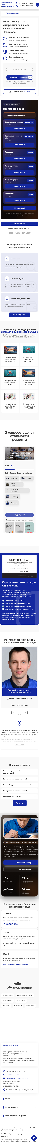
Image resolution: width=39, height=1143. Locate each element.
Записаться (18, 128)
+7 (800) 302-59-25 (26, 6)
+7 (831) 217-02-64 (26, 3)
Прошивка (9, 152)
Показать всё (19, 208)
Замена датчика (11, 166)
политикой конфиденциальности (23, 82)
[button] (15, 713)
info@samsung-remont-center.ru (17, 964)
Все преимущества (19, 314)
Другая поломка (19, 223)
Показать (19, 803)
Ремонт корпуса (11, 180)
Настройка (9, 194)
